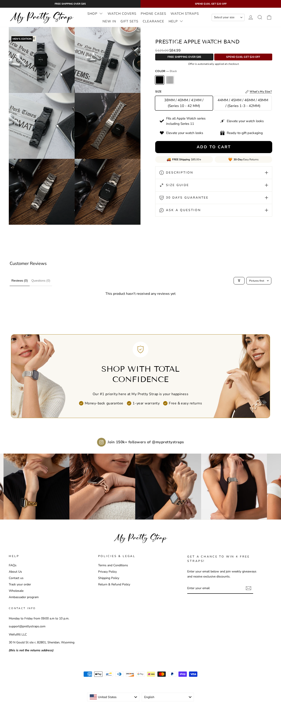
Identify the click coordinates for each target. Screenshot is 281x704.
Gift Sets (129, 21)
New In (109, 21)
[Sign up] (248, 588)
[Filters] (239, 280)
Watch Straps (185, 13)
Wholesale (16, 591)
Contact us (16, 578)
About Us (15, 572)
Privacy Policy (107, 572)
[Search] (260, 17)
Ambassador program (24, 597)
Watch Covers (122, 13)
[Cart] (269, 17)
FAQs (12, 565)
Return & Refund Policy (114, 584)
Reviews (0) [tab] (19, 280)
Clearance (153, 21)
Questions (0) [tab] (40, 280)
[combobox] (113, 697)
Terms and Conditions (113, 565)
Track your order (20, 584)
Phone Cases (153, 13)
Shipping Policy (108, 578)
